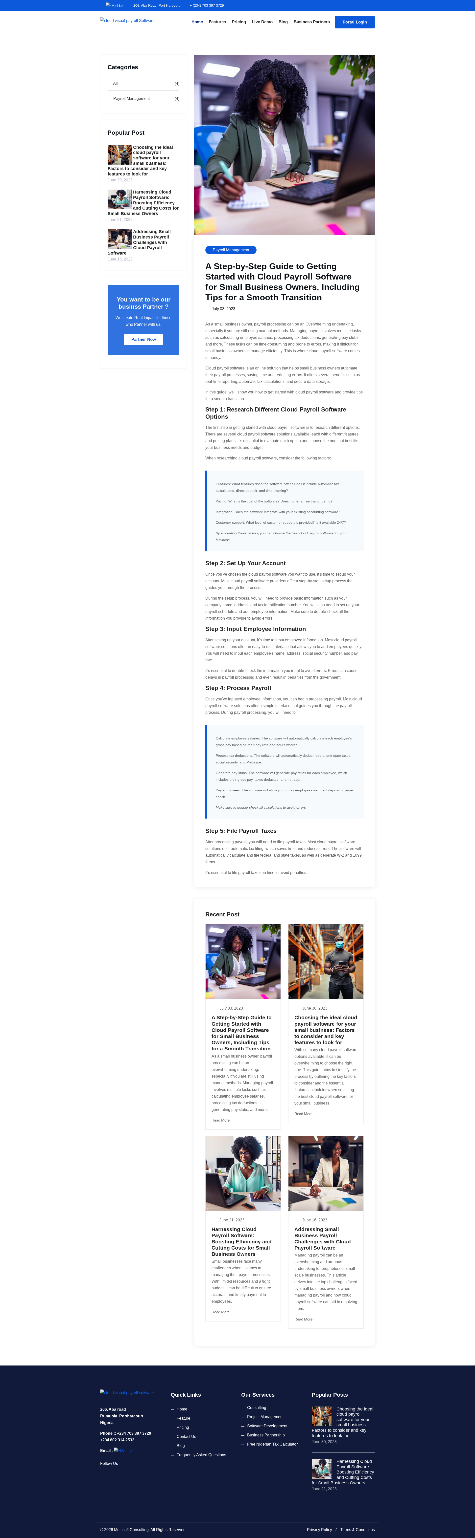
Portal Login (355, 22)
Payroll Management (131, 98)
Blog (283, 22)
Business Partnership (266, 1435)
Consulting (256, 1408)
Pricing (239, 22)
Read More (221, 1120)
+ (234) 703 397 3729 (207, 5)
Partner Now (143, 339)
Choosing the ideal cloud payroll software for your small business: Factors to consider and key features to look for (140, 160)
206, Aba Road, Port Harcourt (156, 5)
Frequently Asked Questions (201, 1455)
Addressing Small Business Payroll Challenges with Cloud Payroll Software (139, 242)
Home (197, 22)
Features (217, 22)
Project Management (265, 1417)
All (115, 83)
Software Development (267, 1426)
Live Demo (262, 22)
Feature (183, 1418)
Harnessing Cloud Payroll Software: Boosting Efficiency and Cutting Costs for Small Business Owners (143, 203)
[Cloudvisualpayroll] (127, 20)
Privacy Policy (319, 1530)
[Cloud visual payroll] (123, 1451)
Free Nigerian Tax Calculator (272, 1444)
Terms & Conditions (357, 1530)
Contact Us (186, 1436)
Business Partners (312, 22)
